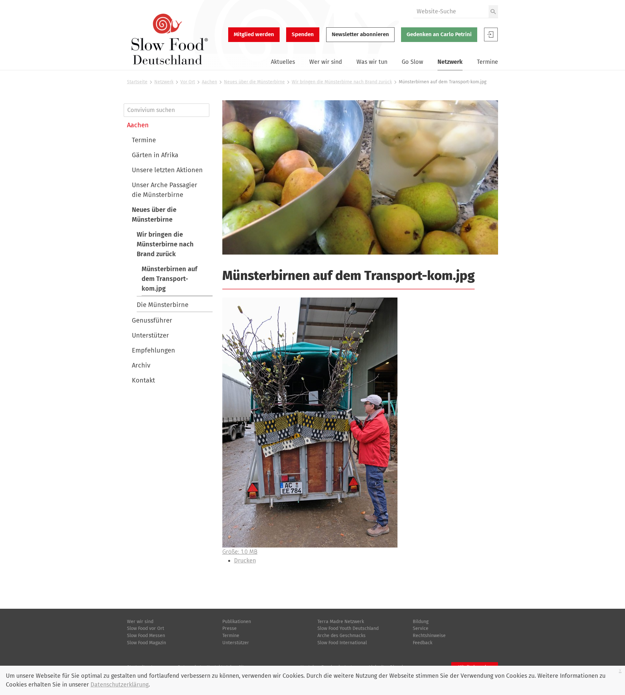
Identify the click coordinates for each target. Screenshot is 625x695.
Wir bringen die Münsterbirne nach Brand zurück (342, 82)
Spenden (303, 34)
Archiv (141, 365)
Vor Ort (187, 82)
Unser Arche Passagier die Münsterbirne (164, 190)
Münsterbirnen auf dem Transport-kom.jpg (169, 278)
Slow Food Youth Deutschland (348, 628)
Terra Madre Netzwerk (340, 621)
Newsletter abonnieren (360, 34)
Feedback (422, 643)
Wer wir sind (325, 61)
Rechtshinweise (429, 635)
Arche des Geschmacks (341, 635)
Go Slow (412, 61)
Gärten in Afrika (155, 155)
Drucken (245, 560)
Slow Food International (342, 643)
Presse (229, 628)
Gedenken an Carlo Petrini (439, 34)
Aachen (209, 82)
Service (420, 628)
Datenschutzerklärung (119, 684)
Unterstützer (150, 335)
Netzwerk (450, 61)
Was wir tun (371, 61)
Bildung (420, 621)
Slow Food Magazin (146, 643)
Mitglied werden (254, 34)
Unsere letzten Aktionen (167, 170)
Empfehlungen (153, 350)
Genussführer (152, 320)
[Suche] (493, 11)
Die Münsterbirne (162, 305)
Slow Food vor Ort (145, 628)
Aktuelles (283, 61)
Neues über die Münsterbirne (254, 82)
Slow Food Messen (146, 635)
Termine (487, 61)
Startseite (137, 82)
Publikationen (236, 621)
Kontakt (143, 380)
